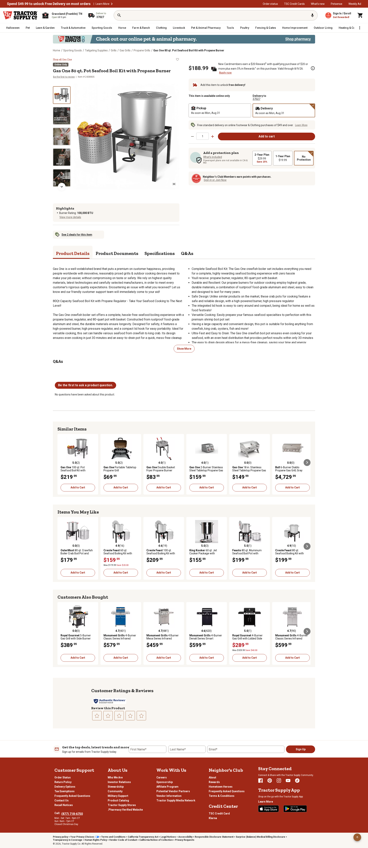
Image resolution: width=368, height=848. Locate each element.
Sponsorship (164, 782)
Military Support (118, 795)
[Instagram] (279, 780)
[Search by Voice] (312, 15)
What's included (212, 157)
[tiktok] (297, 780)
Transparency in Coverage (67, 840)
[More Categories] (359, 27)
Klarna (213, 818)
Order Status (62, 777)
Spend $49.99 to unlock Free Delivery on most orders (48, 4)
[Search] (119, 15)
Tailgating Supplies (96, 50)
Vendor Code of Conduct (123, 840)
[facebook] (260, 780)
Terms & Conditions (221, 795)
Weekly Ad (354, 3)
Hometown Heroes (220, 786)
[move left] (61, 462)
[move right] (307, 462)
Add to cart (267, 136)
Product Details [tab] (73, 253)
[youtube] (288, 780)
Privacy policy (60, 837)
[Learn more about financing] (312, 68)
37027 (256, 98)
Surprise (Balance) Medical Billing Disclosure (260, 837)
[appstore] (268, 808)
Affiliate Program (167, 786)
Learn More (102, 3)
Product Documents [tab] (117, 253)
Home (56, 50)
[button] (111, 4)
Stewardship (116, 786)
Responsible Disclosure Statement (214, 837)
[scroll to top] (357, 837)
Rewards (214, 782)
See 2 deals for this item (77, 234)
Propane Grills (142, 50)
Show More (184, 348)
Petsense (336, 3)
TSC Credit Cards (294, 3)
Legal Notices (168, 837)
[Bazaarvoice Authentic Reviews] (109, 701)
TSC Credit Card (219, 813)
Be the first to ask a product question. (85, 385)
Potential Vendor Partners (173, 791)
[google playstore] (295, 808)
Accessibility (185, 837)
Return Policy (62, 782)
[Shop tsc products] (184, 39)
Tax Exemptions (64, 791)
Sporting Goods (72, 50)
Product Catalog (118, 800)
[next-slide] (62, 187)
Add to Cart (78, 487)
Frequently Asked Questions (72, 795)
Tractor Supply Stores (122, 805)
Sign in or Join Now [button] (215, 180)
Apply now (225, 72)
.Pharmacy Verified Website (125, 809)
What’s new (318, 3)
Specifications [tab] (160, 253)
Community (115, 791)
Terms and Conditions (113, 837)
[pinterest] (269, 780)
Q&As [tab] (187, 253)
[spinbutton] (202, 136)
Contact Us (61, 800)
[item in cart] (360, 15)
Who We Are (115, 777)
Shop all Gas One (62, 59)
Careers (161, 777)
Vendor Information (169, 795)
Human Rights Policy (96, 840)
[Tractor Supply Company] (20, 15)
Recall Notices (63, 805)
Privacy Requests (184, 840)
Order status (270, 3)
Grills (114, 50)
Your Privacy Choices (82, 837)
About (212, 777)
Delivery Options (64, 786)
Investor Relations (119, 782)
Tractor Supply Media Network (175, 800)
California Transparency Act (143, 837)
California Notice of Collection (156, 840)
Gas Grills (125, 50)
